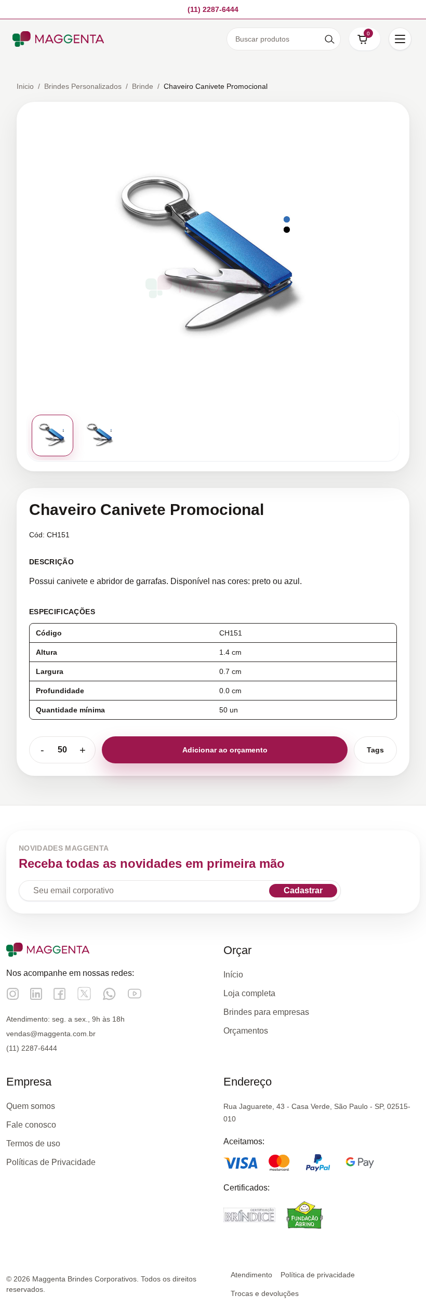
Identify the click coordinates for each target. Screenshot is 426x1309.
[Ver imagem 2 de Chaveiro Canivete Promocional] (100, 435)
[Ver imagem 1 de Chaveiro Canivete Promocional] (52, 435)
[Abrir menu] (400, 39)
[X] (84, 993)
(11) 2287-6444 (31, 1048)
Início (233, 974)
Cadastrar (303, 890)
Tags (375, 750)
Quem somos (30, 1106)
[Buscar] (329, 39)
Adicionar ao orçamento (225, 750)
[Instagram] (12, 993)
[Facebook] (59, 993)
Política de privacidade (318, 1275)
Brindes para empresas (266, 1012)
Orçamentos (245, 1030)
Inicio (25, 86)
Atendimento (251, 1275)
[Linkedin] (36, 993)
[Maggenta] (58, 39)
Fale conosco (31, 1124)
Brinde (142, 86)
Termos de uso (33, 1143)
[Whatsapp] (109, 994)
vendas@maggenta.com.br (51, 1033)
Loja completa (249, 993)
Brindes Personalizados (83, 86)
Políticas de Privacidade (51, 1162)
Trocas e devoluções (265, 1293)
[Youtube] (134, 993)
